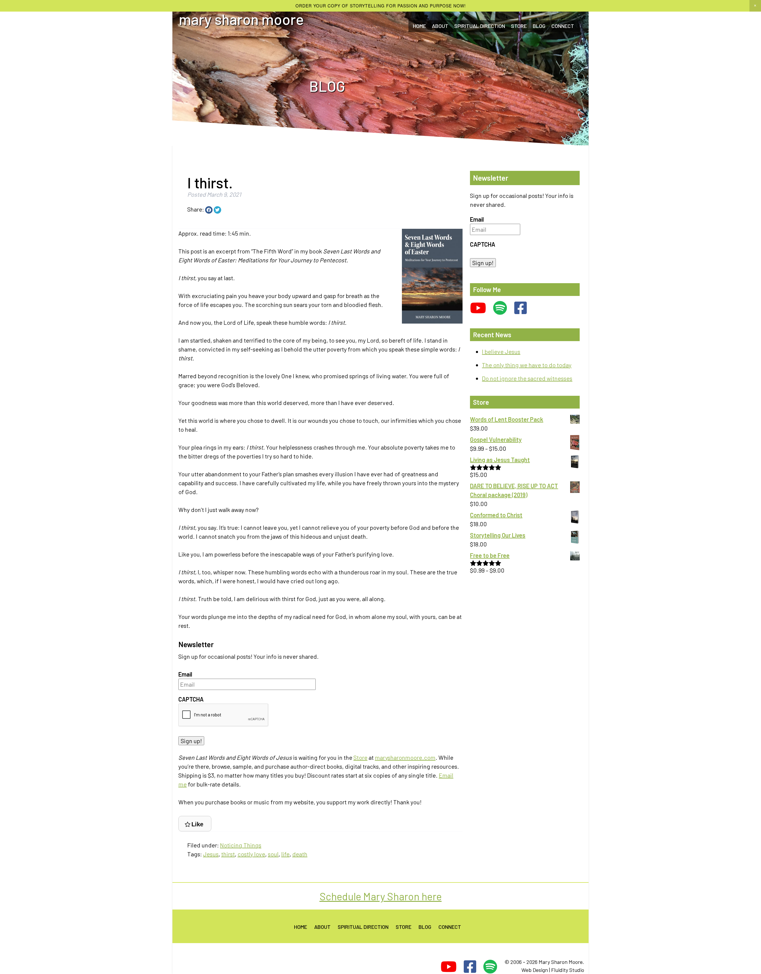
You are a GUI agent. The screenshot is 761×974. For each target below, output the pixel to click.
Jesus (210, 854)
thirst (228, 854)
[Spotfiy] (500, 308)
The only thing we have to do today (526, 364)
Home (419, 26)
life (285, 854)
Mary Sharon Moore (241, 19)
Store (519, 26)
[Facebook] (520, 308)
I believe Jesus (501, 351)
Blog (539, 26)
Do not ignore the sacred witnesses (527, 378)
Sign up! (191, 740)
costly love (251, 854)
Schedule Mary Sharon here (381, 896)
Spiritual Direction (479, 26)
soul (273, 854)
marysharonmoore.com (405, 757)
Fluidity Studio (567, 970)
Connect (449, 926)
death (299, 854)
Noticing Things (240, 845)
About (440, 26)
